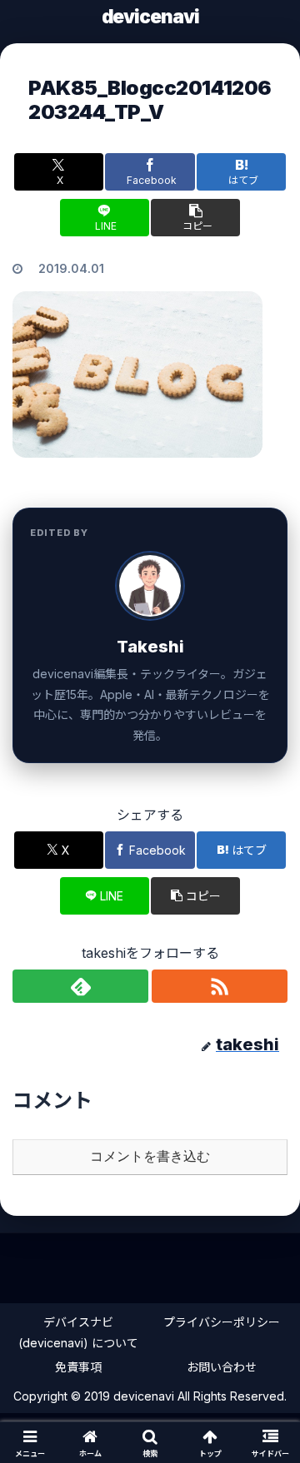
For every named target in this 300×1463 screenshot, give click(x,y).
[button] (195, 217)
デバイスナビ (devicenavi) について (78, 1332)
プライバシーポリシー (221, 1322)
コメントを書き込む (150, 1156)
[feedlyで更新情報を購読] (80, 986)
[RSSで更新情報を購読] (220, 986)
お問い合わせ (222, 1367)
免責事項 (78, 1367)
